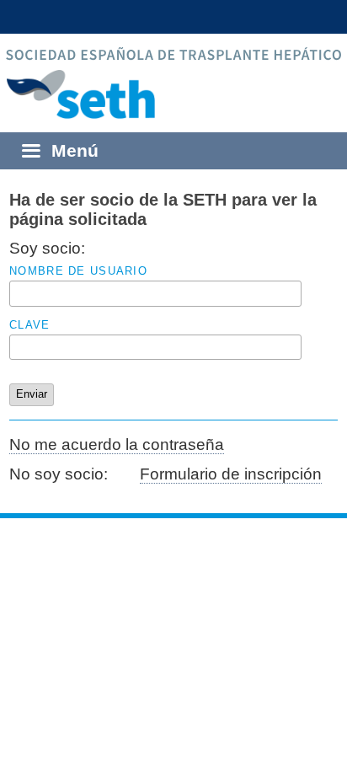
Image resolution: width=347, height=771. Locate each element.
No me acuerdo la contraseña (116, 444)
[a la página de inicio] (173, 94)
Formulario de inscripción (231, 474)
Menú (75, 150)
